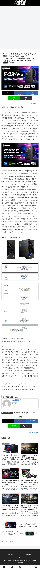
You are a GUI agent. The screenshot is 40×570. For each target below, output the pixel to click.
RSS (20, 557)
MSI (24, 412)
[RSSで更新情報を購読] (15, 403)
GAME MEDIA (16, 400)
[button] (26, 98)
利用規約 (10, 554)
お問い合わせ (30, 554)
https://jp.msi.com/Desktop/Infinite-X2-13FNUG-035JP (19, 341)
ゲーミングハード (8, 412)
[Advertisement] (20, 28)
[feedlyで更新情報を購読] (13, 403)
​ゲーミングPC (32, 412)
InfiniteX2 (18, 412)
